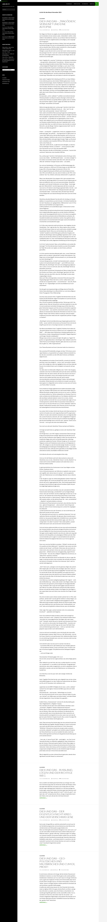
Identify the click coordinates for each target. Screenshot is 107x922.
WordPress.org (5, 83)
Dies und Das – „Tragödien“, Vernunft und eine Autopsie (57, 24)
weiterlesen (43, 797)
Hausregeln (69, 3)
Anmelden (4, 77)
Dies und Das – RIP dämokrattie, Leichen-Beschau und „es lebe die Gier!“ (8, 60)
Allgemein (42, 18)
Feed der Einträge (6, 79)
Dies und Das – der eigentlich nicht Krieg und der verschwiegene (56, 814)
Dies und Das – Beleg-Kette (7, 57)
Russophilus (55, 29)
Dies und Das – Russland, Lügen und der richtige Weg (56, 772)
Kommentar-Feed (6, 81)
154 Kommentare (65, 29)
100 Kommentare (65, 820)
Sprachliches (77, 3)
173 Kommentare (64, 869)
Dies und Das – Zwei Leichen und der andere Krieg (8, 19)
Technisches (85, 3)
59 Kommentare (65, 778)
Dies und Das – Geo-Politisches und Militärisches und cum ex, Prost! (57, 862)
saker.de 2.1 (6, 4)
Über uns (92, 3)
